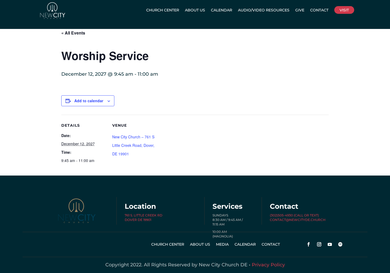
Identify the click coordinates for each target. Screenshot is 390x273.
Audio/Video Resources (263, 10)
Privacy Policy (268, 265)
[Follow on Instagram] (319, 244)
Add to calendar (88, 100)
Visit (344, 10)
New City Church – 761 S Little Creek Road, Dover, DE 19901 (133, 145)
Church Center (162, 10)
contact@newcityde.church (298, 220)
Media (222, 244)
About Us (195, 10)
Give (299, 10)
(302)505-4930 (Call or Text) (294, 215)
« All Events (73, 33)
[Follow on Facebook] (308, 244)
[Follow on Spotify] (340, 244)
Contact (319, 10)
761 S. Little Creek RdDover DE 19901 (143, 217)
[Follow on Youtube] (330, 244)
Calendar (221, 10)
